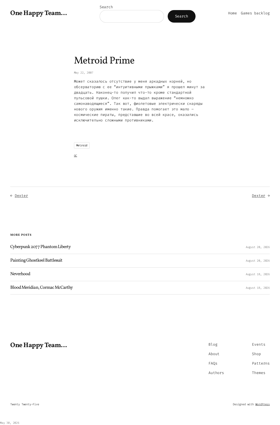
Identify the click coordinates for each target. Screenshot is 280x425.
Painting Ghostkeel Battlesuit (36, 260)
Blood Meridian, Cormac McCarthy (41, 287)
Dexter (21, 195)
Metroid (82, 145)
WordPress (262, 404)
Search (106, 7)
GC (75, 156)
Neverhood (20, 274)
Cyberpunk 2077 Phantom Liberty (40, 247)
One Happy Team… (38, 13)
